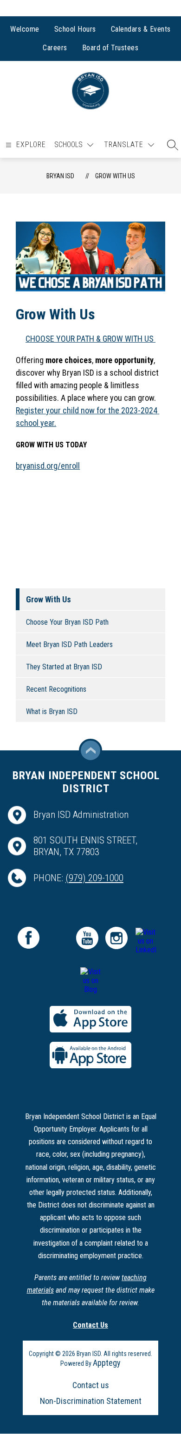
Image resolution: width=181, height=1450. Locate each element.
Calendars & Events (141, 29)
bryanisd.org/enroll (48, 466)
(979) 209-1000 (94, 877)
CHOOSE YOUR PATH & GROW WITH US (90, 339)
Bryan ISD (60, 176)
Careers (55, 47)
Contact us (90, 1385)
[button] (170, 144)
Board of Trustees (110, 47)
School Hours (75, 29)
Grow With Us (115, 176)
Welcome (24, 29)
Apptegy (107, 1363)
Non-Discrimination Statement (91, 1401)
